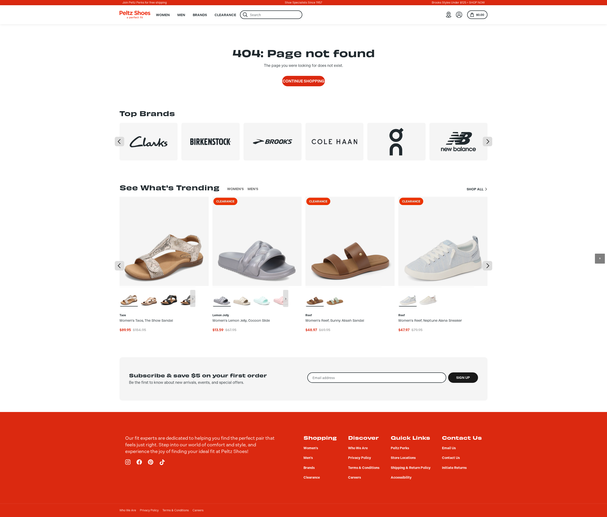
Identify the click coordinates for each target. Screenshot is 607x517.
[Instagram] (128, 462)
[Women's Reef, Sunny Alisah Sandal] (314, 296)
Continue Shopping (303, 81)
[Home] (135, 14)
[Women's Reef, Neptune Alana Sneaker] (407, 296)
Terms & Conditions (175, 510)
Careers (198, 510)
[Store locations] (448, 14)
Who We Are (128, 510)
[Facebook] (139, 462)
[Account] (459, 14)
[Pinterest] (151, 462)
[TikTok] (162, 462)
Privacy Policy (149, 510)
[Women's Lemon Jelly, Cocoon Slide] (221, 296)
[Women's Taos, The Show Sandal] (129, 296)
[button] (119, 141)
